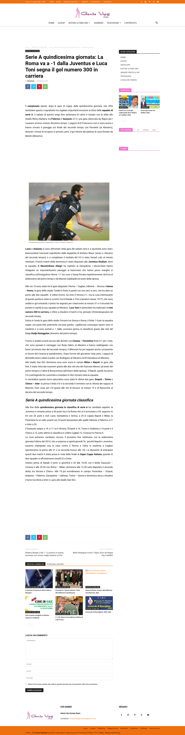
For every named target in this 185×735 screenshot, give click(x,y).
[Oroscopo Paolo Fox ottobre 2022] (150, 101)
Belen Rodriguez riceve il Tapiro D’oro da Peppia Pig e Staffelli (93, 554)
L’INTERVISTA (107, 2)
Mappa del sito (113, 728)
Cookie (101, 733)
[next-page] (30, 624)
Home (27, 47)
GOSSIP (58, 2)
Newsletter (124, 728)
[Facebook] (141, 2)
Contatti (93, 728)
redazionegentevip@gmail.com (83, 718)
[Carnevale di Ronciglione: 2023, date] (99, 603)
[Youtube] (158, 2)
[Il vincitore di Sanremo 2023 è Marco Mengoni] (39, 578)
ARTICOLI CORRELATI (35, 564)
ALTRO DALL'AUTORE (55, 564)
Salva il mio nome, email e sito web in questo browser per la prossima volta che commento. (63, 684)
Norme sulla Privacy (112, 733)
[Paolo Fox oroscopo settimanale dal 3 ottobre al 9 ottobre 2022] (128, 101)
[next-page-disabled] (124, 139)
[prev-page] (26, 624)
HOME (52, 2)
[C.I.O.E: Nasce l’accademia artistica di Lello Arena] (69, 605)
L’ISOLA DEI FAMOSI (128, 80)
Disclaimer (134, 728)
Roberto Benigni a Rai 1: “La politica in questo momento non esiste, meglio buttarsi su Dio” (44, 554)
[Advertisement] (92, 37)
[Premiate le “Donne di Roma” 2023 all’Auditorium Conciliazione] (69, 578)
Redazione (30, 81)
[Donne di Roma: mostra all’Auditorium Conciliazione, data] (99, 578)
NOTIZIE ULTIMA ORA (70, 2)
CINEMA (146, 130)
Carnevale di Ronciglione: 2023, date (98, 612)
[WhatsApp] (45, 86)
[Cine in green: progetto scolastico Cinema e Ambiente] (39, 604)
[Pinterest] (149, 2)
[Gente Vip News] (92, 12)
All (138, 130)
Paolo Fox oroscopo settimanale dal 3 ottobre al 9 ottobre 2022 (128, 112)
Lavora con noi (155, 728)
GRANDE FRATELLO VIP (129, 72)
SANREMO (84, 2)
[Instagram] (145, 2)
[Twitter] (154, 2)
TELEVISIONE (94, 2)
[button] (157, 23)
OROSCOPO (125, 65)
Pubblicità (143, 728)
